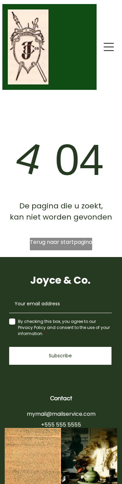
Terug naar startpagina (61, 242)
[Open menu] (109, 47)
